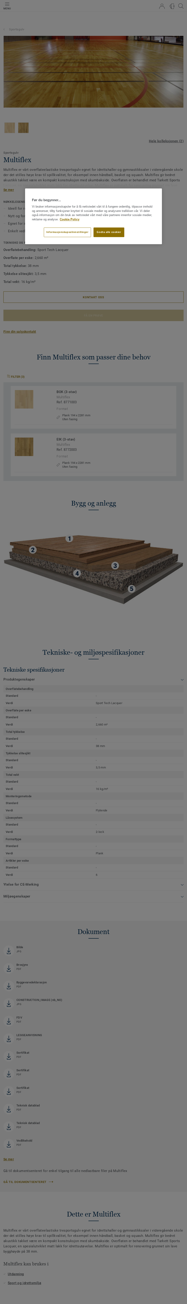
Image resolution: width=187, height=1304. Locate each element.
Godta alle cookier (109, 232)
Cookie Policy (69, 219)
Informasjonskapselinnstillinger (67, 232)
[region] (93, 216)
